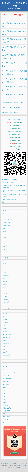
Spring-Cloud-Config (8, 369)
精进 (5, 414)
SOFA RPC (6, 322)
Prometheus (6, 299)
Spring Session (7, 364)
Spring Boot (6, 355)
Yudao (5, 387)
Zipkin (5, 390)
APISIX (5, 205)
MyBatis (5, 278)
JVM (4, 255)
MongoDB (6, 275)
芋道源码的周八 (7, 417)
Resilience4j (6, 308)
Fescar (5, 231)
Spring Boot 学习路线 (14, 146)
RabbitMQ (6, 302)
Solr (4, 346)
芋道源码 (7, 463)
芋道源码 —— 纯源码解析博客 (14, 5)
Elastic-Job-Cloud (7, 219)
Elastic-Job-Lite (7, 222)
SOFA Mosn (6, 319)
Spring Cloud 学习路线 (14, 149)
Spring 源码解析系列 (15, 128)
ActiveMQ (6, 208)
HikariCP (6, 237)
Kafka (5, 266)
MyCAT (5, 281)
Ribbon (5, 311)
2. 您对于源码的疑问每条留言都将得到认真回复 (14, 191)
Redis (4, 305)
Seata (4, 325)
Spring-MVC (6, 375)
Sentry (5, 331)
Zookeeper (6, 393)
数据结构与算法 (7, 408)
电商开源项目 (7, 411)
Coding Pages (22, 465)
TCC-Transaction (7, 378)
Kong (4, 269)
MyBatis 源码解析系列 (14, 137)
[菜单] (25, 4)
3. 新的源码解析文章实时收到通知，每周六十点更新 (14, 195)
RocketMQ (6, 313)
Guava (5, 234)
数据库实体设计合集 (15, 140)
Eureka (5, 228)
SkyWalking (6, 343)
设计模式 (6, 419)
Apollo (5, 210)
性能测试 (5, 405)
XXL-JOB (6, 384)
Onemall (5, 296)
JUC (4, 252)
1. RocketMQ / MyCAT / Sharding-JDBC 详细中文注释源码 (14, 186)
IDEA (5, 246)
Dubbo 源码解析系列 (14, 122)
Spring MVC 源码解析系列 (14, 131)
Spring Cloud (6, 358)
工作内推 (5, 402)
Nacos (5, 284)
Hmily (5, 240)
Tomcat (5, 381)
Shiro (4, 340)
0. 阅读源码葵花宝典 (8, 182)
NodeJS (5, 293)
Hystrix (5, 243)
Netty (5, 287)
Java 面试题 (14, 143)
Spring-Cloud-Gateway (9, 372)
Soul (4, 349)
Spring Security (7, 361)
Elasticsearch (6, 225)
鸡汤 (4, 422)
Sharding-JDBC (7, 337)
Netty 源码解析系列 (15, 125)
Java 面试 (6, 258)
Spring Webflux (7, 366)
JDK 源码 (6, 249)
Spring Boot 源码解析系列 (14, 134)
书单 (5, 399)
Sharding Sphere (7, 334)
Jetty (4, 263)
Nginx (5, 290)
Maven (5, 272)
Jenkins (5, 261)
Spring (5, 352)
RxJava (5, 316)
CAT (4, 213)
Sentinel (5, 328)
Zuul (4, 396)
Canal (4, 216)
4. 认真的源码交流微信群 (9, 199)
